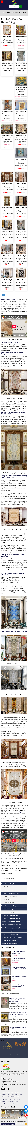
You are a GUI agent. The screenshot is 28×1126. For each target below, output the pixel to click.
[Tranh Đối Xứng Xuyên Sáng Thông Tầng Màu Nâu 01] (21, 177)
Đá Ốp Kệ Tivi (7, 899)
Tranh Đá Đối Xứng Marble (8, 931)
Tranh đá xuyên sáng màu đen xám (10, 921)
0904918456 (24, 9)
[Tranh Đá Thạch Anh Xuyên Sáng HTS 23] (21, 81)
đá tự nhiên (21, 812)
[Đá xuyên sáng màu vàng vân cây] (6, 980)
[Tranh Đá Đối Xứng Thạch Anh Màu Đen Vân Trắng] (6, 987)
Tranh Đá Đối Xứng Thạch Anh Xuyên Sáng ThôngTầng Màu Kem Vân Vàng (7, 208)
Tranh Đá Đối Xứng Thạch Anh (9, 943)
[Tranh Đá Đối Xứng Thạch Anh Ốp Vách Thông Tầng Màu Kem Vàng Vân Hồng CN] (7, 177)
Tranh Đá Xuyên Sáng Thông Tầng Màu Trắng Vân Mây (7, 37)
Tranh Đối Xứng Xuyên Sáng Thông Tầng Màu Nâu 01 (21, 184)
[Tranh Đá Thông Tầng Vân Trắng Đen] (7, 273)
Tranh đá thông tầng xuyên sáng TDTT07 (21, 37)
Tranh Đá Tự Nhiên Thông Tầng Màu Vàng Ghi (21, 232)
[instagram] (26, 6)
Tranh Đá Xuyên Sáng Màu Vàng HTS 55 (7, 63)
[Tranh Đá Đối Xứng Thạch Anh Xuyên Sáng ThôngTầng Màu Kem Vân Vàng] (7, 201)
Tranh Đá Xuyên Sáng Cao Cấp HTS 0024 (21, 111)
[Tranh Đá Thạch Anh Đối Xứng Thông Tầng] (21, 153)
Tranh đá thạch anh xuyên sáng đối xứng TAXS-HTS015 (19, 967)
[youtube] (23, 6)
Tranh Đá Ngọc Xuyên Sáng (8, 905)
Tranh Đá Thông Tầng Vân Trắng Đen (7, 280)
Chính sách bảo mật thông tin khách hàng (12, 1094)
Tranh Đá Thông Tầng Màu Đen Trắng (21, 280)
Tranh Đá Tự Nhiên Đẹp (10, 890)
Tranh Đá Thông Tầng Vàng (21, 207)
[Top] (26, 1124)
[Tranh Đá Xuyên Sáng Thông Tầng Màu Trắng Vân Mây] (7, 30)
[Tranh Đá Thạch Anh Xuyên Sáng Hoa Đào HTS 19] (21, 56)
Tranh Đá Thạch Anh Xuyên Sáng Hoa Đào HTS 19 (21, 63)
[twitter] (25, 6)
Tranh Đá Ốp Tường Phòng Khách (10, 893)
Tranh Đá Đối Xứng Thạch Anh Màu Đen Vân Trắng (19, 985)
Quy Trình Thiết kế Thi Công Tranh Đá (11, 1099)
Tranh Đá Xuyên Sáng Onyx (8, 883)
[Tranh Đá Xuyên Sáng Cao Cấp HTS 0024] (21, 105)
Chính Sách (5, 1089)
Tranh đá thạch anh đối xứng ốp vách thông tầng (21, 135)
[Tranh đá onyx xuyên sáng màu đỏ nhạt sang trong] (6, 954)
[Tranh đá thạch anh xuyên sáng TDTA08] (6, 962)
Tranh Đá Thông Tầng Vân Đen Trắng (21, 256)
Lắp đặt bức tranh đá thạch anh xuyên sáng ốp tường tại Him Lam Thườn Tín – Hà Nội (17, 999)
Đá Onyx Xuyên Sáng (7, 909)
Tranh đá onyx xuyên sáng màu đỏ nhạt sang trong (18, 952)
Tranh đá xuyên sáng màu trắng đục (11, 927)
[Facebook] (22, 6)
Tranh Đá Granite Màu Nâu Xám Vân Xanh (7, 232)
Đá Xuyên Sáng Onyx (9, 912)
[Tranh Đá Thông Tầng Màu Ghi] (7, 249)
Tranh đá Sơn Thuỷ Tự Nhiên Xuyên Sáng (12, 937)
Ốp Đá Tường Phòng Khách (10, 896)
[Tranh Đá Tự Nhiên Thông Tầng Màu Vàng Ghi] (21, 225)
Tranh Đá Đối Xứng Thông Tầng (19, 12)
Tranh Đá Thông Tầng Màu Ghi (7, 256)
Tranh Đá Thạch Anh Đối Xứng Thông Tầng (21, 159)
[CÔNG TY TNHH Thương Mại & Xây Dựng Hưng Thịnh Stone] (14, 2)
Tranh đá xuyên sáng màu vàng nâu (11, 924)
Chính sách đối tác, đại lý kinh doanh (11, 1096)
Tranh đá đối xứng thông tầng (8, 299)
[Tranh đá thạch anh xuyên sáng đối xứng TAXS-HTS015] (6, 970)
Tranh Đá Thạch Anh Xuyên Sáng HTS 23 (21, 87)
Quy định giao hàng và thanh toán (10, 1103)
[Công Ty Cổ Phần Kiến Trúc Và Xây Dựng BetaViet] (21, 1044)
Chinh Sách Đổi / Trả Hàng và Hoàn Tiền (11, 1092)
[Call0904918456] (26, 1115)
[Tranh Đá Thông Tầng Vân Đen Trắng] (21, 249)
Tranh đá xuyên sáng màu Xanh (9, 915)
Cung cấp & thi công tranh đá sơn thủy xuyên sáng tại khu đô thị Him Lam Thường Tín (18, 1014)
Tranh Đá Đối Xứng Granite (8, 940)
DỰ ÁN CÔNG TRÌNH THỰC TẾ (10, 994)
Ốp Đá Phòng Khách (9, 902)
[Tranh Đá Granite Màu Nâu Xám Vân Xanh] (7, 225)
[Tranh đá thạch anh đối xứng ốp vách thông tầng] (21, 129)
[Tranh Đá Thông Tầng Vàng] (21, 201)
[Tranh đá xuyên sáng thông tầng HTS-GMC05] (7, 105)
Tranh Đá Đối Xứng (8, 887)
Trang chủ (7, 12)
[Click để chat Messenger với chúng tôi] (26, 1107)
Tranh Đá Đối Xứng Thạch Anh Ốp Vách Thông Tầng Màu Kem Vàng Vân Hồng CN (7, 184)
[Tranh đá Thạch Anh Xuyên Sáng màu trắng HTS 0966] (7, 129)
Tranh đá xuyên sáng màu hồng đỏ (10, 918)
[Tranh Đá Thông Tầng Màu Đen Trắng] (21, 273)
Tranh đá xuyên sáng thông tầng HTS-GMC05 (7, 111)
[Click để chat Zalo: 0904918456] (26, 1111)
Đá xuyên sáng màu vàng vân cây (19, 977)
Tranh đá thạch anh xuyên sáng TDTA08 (18, 959)
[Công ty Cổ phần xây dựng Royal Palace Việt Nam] (7, 1045)
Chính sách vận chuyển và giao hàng (10, 1101)
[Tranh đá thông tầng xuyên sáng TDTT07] (21, 30)
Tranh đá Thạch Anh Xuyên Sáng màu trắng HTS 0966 (7, 135)
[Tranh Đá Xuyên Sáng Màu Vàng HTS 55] (7, 56)
